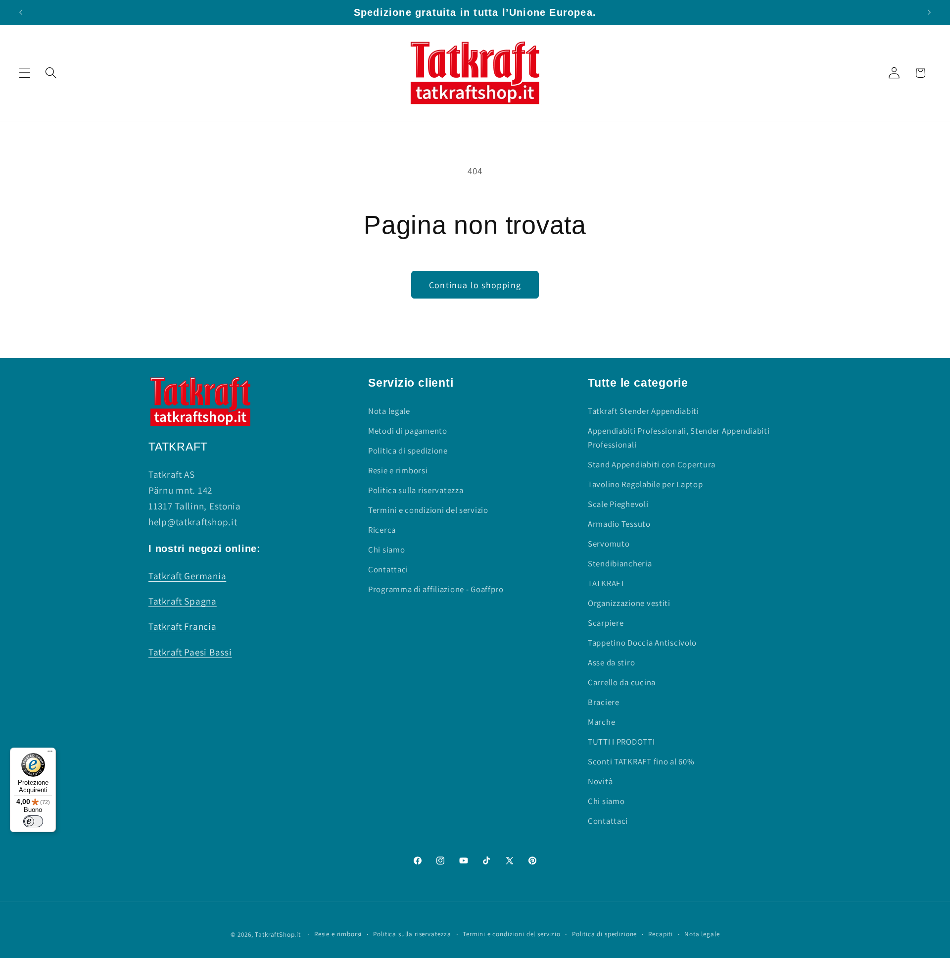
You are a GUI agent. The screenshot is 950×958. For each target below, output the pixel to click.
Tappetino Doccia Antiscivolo (642, 642)
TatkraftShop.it (278, 934)
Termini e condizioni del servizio (428, 509)
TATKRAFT (606, 583)
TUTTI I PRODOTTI (621, 741)
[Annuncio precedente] (21, 12)
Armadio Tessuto (619, 523)
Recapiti (660, 934)
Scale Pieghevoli (618, 504)
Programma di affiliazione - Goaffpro (436, 589)
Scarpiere (605, 622)
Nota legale (389, 410)
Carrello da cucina (622, 682)
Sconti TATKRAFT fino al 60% (641, 761)
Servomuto (608, 543)
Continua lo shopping (475, 285)
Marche (601, 721)
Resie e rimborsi (398, 470)
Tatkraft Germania (187, 575)
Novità (600, 781)
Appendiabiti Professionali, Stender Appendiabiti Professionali (679, 437)
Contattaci (388, 569)
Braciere (603, 702)
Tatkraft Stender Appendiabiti (643, 410)
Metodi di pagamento (407, 430)
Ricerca (382, 529)
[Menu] (50, 753)
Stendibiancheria (620, 563)
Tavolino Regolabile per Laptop (645, 484)
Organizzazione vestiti (629, 603)
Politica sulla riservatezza (415, 490)
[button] (25, 73)
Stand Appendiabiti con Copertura (651, 464)
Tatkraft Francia (182, 626)
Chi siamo (386, 549)
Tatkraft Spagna (182, 601)
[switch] (33, 821)
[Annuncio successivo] (929, 12)
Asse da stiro (611, 662)
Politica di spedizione (408, 450)
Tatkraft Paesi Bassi (190, 652)
